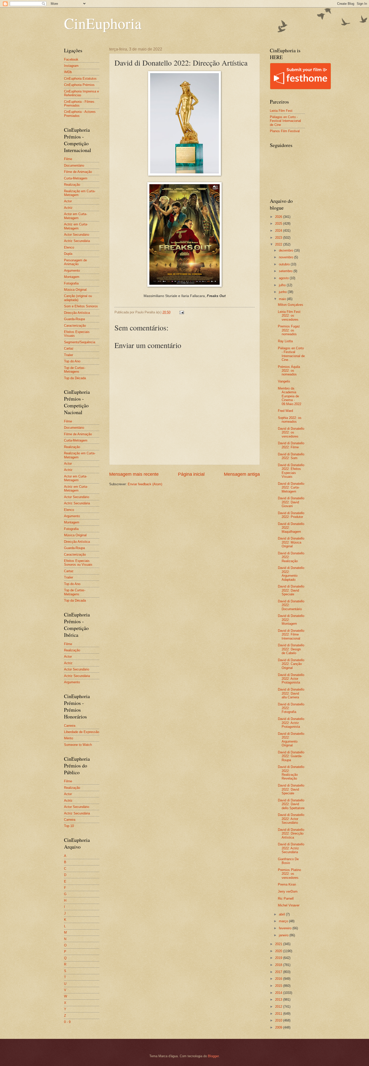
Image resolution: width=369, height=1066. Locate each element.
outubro (285, 264)
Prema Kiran (287, 884)
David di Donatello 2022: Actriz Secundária (291, 848)
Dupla (68, 254)
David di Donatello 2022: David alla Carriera (291, 693)
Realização (72, 184)
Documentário (74, 165)
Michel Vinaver (288, 905)
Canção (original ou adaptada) (78, 298)
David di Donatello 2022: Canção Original (291, 664)
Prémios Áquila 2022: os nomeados (289, 370)
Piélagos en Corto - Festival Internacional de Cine (285, 121)
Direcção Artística (77, 313)
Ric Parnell (286, 898)
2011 (279, 1013)
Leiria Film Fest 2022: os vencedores (289, 315)
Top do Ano (72, 361)
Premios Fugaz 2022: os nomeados (289, 330)
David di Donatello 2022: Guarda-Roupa (291, 756)
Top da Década (75, 378)
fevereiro (285, 928)
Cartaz (69, 348)
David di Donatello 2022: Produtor (291, 515)
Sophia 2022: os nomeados (289, 419)
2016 (279, 979)
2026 (279, 217)
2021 (279, 944)
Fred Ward (285, 411)
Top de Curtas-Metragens (74, 369)
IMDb (68, 72)
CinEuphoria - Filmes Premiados (79, 103)
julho (283, 285)
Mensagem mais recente (134, 474)
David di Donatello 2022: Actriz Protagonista (291, 723)
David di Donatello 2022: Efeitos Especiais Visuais (291, 470)
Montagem (71, 277)
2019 (279, 958)
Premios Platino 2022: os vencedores (289, 874)
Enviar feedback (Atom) (145, 484)
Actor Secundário (76, 234)
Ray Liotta (285, 341)
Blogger (213, 1056)
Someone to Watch (78, 745)
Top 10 (69, 826)
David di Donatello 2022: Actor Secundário (291, 819)
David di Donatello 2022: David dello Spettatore (291, 804)
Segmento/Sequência (79, 342)
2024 (279, 230)
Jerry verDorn (287, 891)
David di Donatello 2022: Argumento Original (291, 739)
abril (282, 914)
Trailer (68, 355)
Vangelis (284, 381)
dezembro (286, 250)
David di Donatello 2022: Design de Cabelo (291, 649)
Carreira (69, 726)
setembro (286, 271)
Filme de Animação (78, 172)
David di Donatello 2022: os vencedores (291, 432)
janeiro (284, 935)
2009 (279, 1027)
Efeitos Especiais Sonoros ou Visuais (78, 562)
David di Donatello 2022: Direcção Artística (291, 833)
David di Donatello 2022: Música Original (291, 542)
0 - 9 (67, 1022)
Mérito (68, 738)
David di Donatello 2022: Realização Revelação (291, 772)
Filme (68, 159)
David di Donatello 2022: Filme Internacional (291, 634)
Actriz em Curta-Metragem (76, 226)
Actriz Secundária (77, 241)
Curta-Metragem (75, 178)
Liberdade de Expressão (81, 732)
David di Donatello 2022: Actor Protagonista (291, 679)
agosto (284, 278)
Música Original (75, 290)
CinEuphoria (103, 23)
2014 (279, 993)
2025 (279, 223)
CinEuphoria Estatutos (80, 78)
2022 (279, 244)
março (284, 921)
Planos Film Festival (285, 131)
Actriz (68, 208)
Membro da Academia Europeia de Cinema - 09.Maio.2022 (289, 396)
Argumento (72, 270)
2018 (279, 965)
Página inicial (191, 474)
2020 (279, 951)
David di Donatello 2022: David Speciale (291, 590)
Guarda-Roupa (74, 319)
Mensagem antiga (242, 474)
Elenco (69, 247)
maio (283, 299)
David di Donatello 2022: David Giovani (291, 502)
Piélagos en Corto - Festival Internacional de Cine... (291, 354)
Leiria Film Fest (281, 111)
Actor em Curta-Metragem (75, 216)
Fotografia (71, 283)
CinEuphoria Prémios (79, 85)
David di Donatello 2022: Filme (291, 445)
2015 (279, 986)
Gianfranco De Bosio (288, 861)
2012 (279, 1006)
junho (283, 292)
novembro (286, 257)
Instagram (71, 66)
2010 (279, 1020)
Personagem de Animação (75, 262)
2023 (279, 237)
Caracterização (75, 325)
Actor (68, 201)
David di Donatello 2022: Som (291, 456)
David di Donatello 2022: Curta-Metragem (291, 487)
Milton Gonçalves (290, 305)
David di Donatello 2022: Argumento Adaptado (291, 573)
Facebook (71, 59)
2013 (279, 999)
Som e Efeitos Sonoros (81, 306)
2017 (279, 972)
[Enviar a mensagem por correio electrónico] (181, 312)
